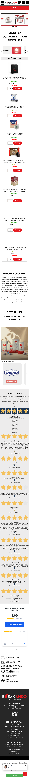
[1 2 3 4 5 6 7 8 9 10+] (10, 89)
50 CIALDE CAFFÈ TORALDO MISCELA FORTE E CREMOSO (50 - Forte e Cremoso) (14, 191)
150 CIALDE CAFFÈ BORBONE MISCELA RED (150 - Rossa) (14, 134)
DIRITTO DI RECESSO (15, 753)
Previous (2, 20)
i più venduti (14, 58)
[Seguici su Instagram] (16, 715)
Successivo (14, 420)
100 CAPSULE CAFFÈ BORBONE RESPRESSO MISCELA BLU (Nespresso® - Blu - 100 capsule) (14, 107)
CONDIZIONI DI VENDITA (15, 749)
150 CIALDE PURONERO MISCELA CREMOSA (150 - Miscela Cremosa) (14, 78)
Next (27, 20)
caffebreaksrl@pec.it (14, 735)
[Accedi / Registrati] (23, 2)
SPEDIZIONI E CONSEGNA (15, 747)
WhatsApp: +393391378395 (14, 737)
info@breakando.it (14, 733)
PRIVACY (15, 751)
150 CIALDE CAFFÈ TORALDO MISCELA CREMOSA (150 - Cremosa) (14, 248)
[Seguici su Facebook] (13, 715)
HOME (14, 8)
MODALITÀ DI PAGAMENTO (15, 745)
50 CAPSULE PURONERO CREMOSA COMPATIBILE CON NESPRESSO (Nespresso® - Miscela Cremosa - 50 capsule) (14, 221)
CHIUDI (27, 762)
